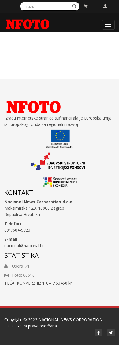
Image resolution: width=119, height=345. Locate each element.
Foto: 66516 (22, 275)
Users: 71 (18, 266)
